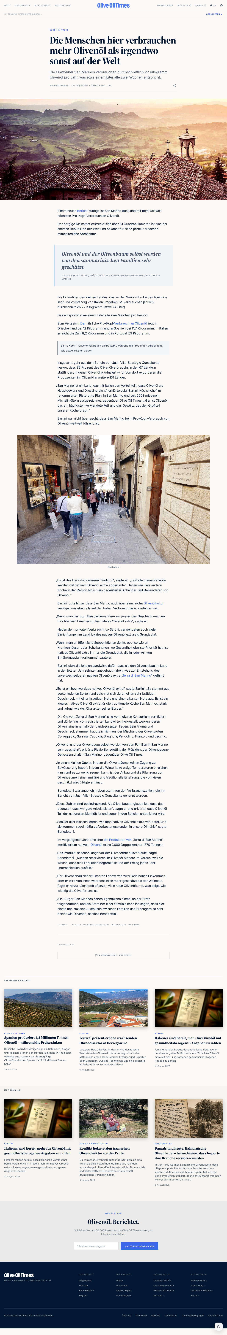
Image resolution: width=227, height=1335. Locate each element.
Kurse (199, 5)
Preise (119, 1280)
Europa (84, 1033)
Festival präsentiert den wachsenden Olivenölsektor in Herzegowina (108, 1040)
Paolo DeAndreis (62, 85)
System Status (215, 1315)
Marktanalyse (198, 1280)
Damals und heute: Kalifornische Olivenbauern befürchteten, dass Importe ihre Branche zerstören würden (187, 1153)
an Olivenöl (138, 323)
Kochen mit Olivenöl (164, 1290)
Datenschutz (170, 1315)
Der (83, 323)
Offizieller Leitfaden (201, 1290)
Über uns (126, 1315)
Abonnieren (141, 1315)
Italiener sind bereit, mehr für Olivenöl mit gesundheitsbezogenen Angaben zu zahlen (188, 1040)
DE (214, 5)
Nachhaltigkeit (123, 1295)
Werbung (155, 1315)
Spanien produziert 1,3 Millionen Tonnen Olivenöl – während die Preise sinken (36, 1040)
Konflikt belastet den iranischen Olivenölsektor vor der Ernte (104, 1151)
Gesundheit (23, 5)
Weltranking (197, 1285)
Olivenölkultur (153, 603)
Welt (7, 5)
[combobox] (105, 14)
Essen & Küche (59, 30)
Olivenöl (96, 845)
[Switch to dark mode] (221, 5)
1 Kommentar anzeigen (115, 955)
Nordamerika (163, 1144)
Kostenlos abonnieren (139, 1246)
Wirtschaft (43, 5)
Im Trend (134, 925)
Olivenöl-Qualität (162, 1280)
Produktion (63, 5)
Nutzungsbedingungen (192, 1315)
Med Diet (83, 1285)
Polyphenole (85, 1280)
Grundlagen (165, 5)
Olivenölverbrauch (96, 925)
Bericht (82, 211)
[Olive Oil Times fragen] (219, 1327)
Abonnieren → (214, 14)
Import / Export (123, 1290)
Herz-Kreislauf (86, 1290)
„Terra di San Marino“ (136, 675)
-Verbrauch (121, 323)
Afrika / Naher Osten (93, 1144)
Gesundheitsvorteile (164, 1285)
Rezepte (183, 5)
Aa (110, 85)
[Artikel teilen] (174, 85)
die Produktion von (118, 840)
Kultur (76, 925)
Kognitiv (83, 1295)
